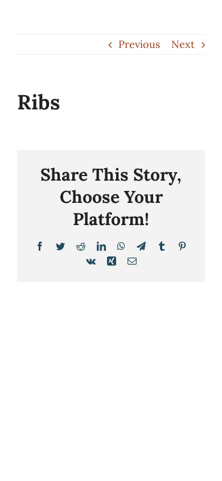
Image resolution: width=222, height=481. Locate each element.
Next (183, 44)
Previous (139, 44)
